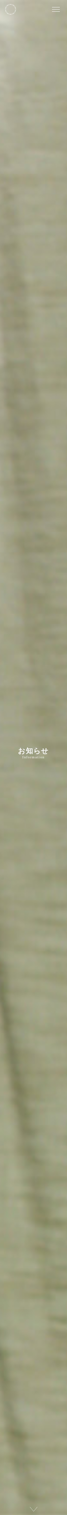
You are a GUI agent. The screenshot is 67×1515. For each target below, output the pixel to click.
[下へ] (33, 1509)
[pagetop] (10, 9)
